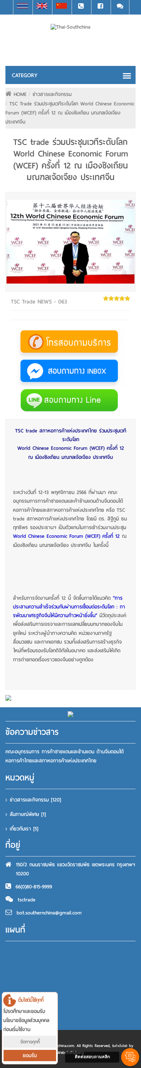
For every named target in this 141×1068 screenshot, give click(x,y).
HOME (20, 94)
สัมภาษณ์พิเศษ (28, 814)
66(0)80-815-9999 (34, 887)
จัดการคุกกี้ (30, 1042)
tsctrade (26, 900)
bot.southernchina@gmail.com (49, 913)
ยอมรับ (30, 1055)
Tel (81, 7)
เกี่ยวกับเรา (24, 829)
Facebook (100, 7)
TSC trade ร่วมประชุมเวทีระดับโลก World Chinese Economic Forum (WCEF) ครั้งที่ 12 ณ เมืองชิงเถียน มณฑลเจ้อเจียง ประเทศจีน (69, 113)
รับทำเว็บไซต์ (119, 1045)
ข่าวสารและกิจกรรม (52, 94)
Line (120, 7)
